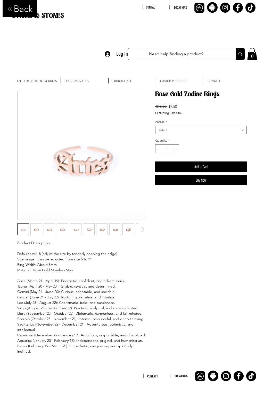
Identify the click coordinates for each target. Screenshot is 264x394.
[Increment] (175, 149)
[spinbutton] (167, 149)
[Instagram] (225, 8)
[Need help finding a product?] (240, 54)
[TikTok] (250, 8)
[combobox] (201, 130)
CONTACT (151, 7)
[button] (252, 54)
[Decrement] (159, 149)
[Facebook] (238, 8)
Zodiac (161, 122)
